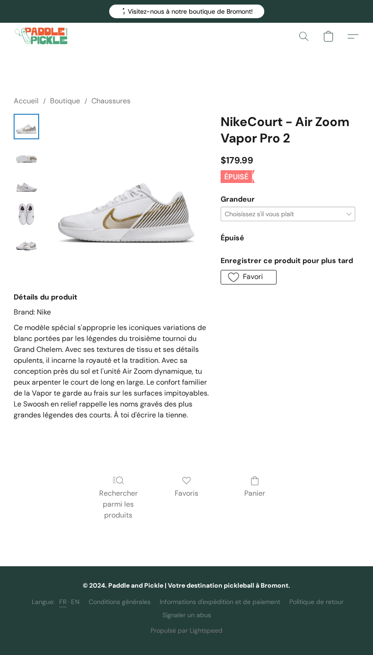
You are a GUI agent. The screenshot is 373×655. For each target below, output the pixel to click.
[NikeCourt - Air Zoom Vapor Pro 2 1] (26, 155)
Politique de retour (316, 602)
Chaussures (111, 101)
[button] (186, 11)
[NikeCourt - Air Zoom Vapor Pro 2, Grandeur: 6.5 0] (26, 126)
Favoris (186, 493)
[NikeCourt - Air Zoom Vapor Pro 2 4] (26, 243)
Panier (254, 493)
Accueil (26, 101)
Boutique (65, 101)
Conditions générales (120, 602)
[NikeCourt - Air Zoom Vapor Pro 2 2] (26, 185)
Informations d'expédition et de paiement (220, 602)
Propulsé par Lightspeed (186, 630)
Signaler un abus (186, 615)
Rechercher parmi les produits (118, 504)
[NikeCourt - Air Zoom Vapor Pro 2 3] (26, 214)
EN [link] (75, 602)
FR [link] (62, 602)
